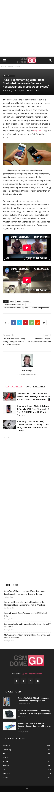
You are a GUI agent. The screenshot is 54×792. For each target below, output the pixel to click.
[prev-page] (4, 437)
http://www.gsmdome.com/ (27, 374)
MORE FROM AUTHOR (35, 387)
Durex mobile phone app (40, 308)
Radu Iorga (9, 91)
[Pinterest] (25, 322)
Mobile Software (14, 66)
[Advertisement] (27, 28)
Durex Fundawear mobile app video (16, 308)
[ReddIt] (37, 322)
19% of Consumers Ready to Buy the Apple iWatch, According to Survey (14, 341)
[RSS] (23, 681)
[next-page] (8, 437)
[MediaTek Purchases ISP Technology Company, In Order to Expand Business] (9, 714)
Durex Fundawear (23, 301)
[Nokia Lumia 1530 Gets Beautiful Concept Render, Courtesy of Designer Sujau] (9, 726)
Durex (12, 301)
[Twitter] (19, 322)
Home (3, 66)
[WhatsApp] (31, 322)
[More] (44, 322)
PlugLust (37, 130)
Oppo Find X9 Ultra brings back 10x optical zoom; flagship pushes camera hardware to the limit (24, 592)
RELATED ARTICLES (13, 387)
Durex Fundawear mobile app (14, 304)
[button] (4, 60)
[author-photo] (27, 367)
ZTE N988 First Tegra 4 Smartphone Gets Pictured (39, 340)
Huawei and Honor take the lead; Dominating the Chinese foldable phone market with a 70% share (24, 603)
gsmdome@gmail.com (32, 673)
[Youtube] (37, 681)
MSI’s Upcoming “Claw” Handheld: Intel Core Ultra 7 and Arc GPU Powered (27, 636)
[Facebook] (13, 322)
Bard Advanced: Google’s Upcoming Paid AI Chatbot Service (25, 614)
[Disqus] (27, 476)
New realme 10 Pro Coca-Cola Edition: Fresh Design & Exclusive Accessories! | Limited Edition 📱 (33, 396)
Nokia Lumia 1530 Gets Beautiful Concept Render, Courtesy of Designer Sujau (34, 726)
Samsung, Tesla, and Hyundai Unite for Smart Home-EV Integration (27, 625)
